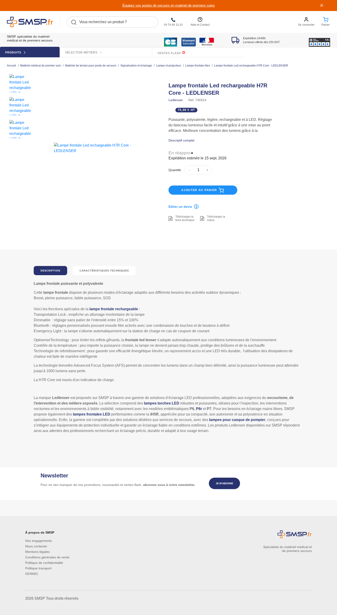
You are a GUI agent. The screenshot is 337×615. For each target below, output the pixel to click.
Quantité (174, 170)
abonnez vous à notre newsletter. (169, 485)
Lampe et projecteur (168, 65)
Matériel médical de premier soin (40, 65)
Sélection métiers (81, 52)
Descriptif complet (181, 140)
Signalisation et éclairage (136, 65)
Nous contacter (36, 546)
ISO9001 (31, 574)
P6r (199, 409)
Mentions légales (37, 552)
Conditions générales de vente (47, 557)
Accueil (11, 65)
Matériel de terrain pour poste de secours (90, 65)
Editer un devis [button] (180, 206)
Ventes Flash (169, 53)
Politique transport (38, 568)
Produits (13, 52)
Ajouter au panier (199, 190)
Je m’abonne (224, 483)
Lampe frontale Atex (197, 65)
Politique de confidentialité (44, 563)
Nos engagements (38, 541)
